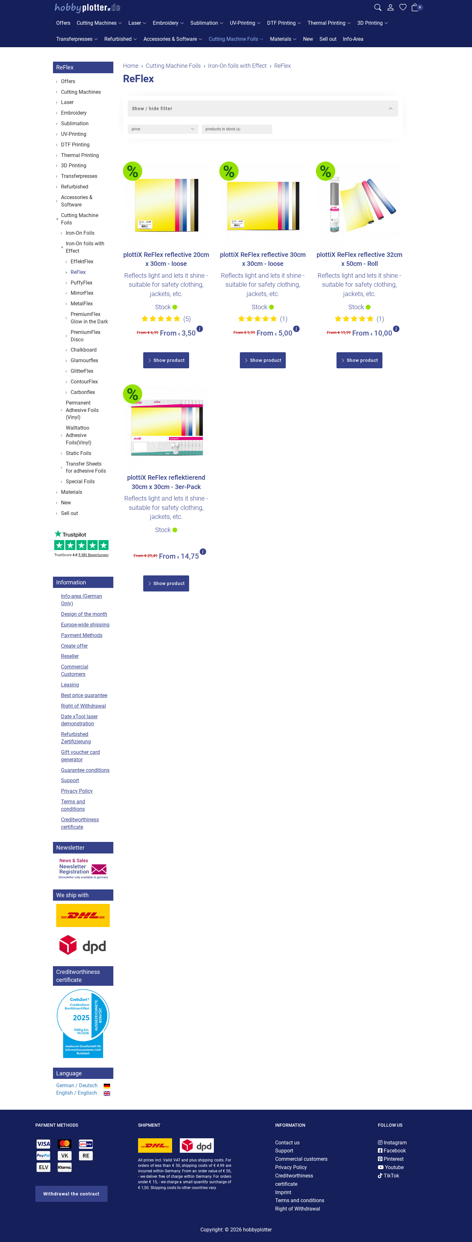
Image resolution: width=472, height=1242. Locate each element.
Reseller (70, 656)
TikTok (390, 1176)
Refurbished (118, 39)
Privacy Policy (77, 791)
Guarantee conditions (85, 770)
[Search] (377, 8)
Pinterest (393, 1159)
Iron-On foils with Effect (85, 247)
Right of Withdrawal (83, 706)
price (136, 129)
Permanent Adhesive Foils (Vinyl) (82, 410)
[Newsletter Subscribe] (83, 868)
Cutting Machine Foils (233, 39)
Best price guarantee (84, 695)
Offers (63, 23)
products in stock (222, 129)
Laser (134, 23)
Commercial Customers (74, 670)
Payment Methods (81, 635)
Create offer (74, 646)
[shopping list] (402, 8)
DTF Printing (281, 23)
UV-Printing (242, 23)
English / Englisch (76, 1093)
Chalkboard (84, 350)
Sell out (328, 39)
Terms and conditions (73, 805)
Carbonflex (83, 392)
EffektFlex (82, 261)
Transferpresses (74, 39)
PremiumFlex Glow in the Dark (89, 318)
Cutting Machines (97, 23)
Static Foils (78, 453)
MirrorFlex (82, 293)
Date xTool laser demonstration (79, 720)
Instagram (394, 1143)
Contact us (287, 1143)
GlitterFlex (82, 371)
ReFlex (138, 79)
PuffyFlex (81, 283)
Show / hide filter (152, 108)
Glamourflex (84, 360)
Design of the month (84, 614)
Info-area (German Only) (81, 600)
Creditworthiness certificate (80, 823)
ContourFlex (84, 382)
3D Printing (370, 23)
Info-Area (353, 39)
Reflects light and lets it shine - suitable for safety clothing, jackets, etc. (166, 285)
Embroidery (166, 23)
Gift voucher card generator (80, 756)
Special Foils (80, 481)
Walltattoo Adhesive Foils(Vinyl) (79, 435)
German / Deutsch (77, 1085)
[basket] (415, 8)
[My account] (390, 9)
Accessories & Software (170, 39)
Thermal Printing (326, 23)
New (308, 39)
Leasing (70, 685)
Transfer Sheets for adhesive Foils (86, 467)
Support (70, 780)
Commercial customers (301, 1159)
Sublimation (204, 23)
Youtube (394, 1167)
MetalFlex (82, 304)
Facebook (394, 1151)
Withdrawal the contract (71, 1193)
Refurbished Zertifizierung (76, 738)
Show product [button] (168, 360)
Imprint (283, 1192)
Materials (280, 39)
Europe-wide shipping (85, 625)
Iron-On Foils (80, 233)
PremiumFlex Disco (86, 336)
